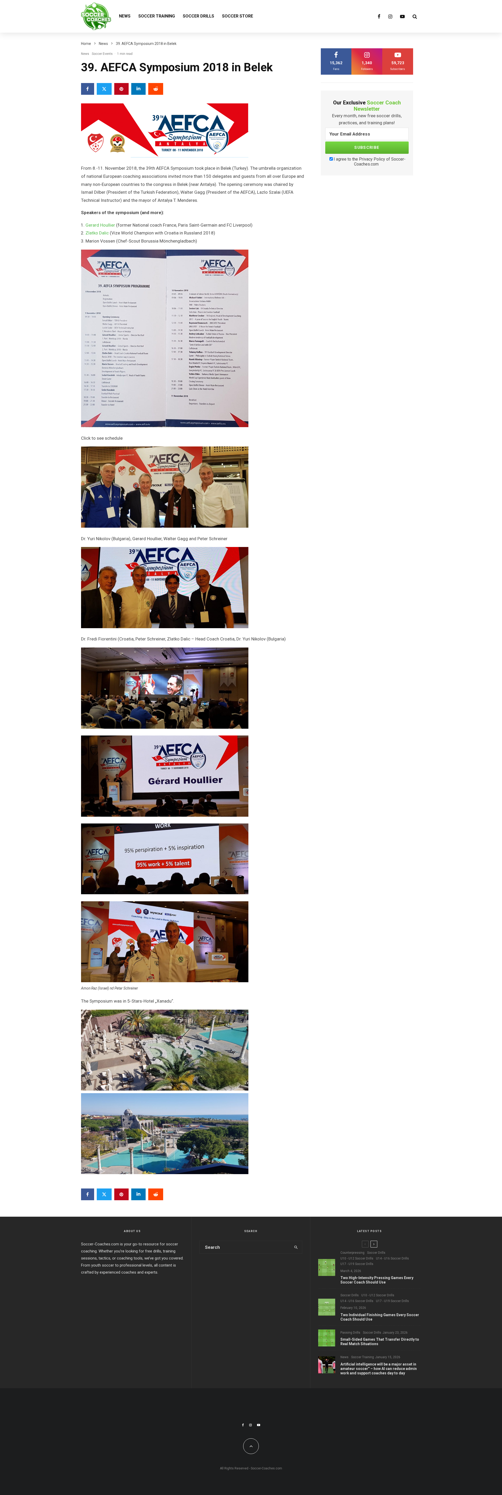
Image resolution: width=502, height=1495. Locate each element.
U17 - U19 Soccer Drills (356, 1264)
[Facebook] (379, 16)
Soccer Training (156, 16)
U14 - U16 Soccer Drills (392, 1258)
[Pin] (121, 89)
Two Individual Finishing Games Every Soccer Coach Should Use (379, 1317)
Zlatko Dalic (97, 233)
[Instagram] (390, 16)
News (124, 16)
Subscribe (366, 147)
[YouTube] (402, 16)
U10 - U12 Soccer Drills (356, 1258)
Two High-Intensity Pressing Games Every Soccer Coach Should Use (376, 1280)
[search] (296, 1247)
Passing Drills (350, 1332)
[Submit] (155, 89)
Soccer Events (102, 54)
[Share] (87, 89)
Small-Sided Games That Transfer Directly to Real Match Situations (379, 1341)
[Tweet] (104, 89)
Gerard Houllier (100, 225)
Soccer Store (237, 16)
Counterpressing (352, 1253)
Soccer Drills (198, 16)
